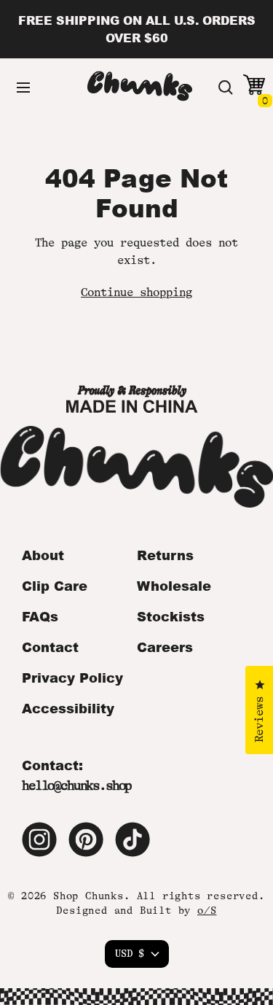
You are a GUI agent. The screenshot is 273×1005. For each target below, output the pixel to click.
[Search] (225, 87)
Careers (165, 646)
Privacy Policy (72, 677)
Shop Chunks (88, 895)
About (43, 555)
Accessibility (68, 708)
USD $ (129, 953)
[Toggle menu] (23, 87)
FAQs (40, 616)
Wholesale (174, 585)
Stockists (171, 616)
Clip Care (54, 585)
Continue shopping (136, 292)
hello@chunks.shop (76, 785)
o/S (206, 910)
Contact (50, 646)
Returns (165, 555)
